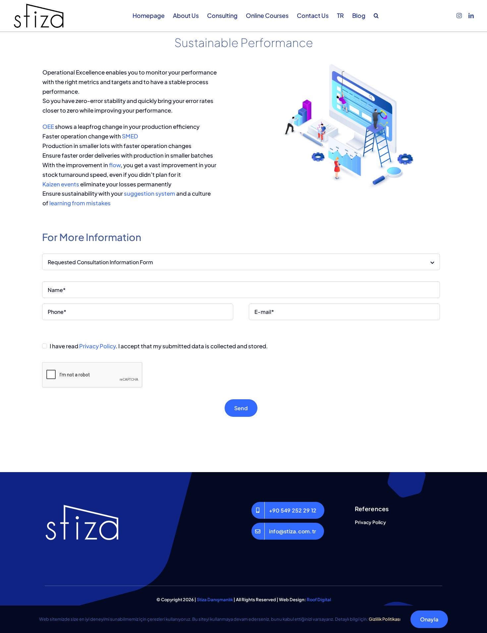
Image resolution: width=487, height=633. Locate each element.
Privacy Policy (97, 346)
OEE (48, 126)
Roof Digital (319, 599)
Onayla (429, 619)
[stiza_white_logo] (84, 504)
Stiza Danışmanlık (215, 599)
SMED (130, 136)
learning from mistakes (80, 203)
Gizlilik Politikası (385, 619)
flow (115, 165)
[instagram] (459, 15)
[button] (376, 15)
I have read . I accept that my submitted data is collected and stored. (159, 346)
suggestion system (149, 193)
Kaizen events (60, 184)
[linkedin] (471, 15)
